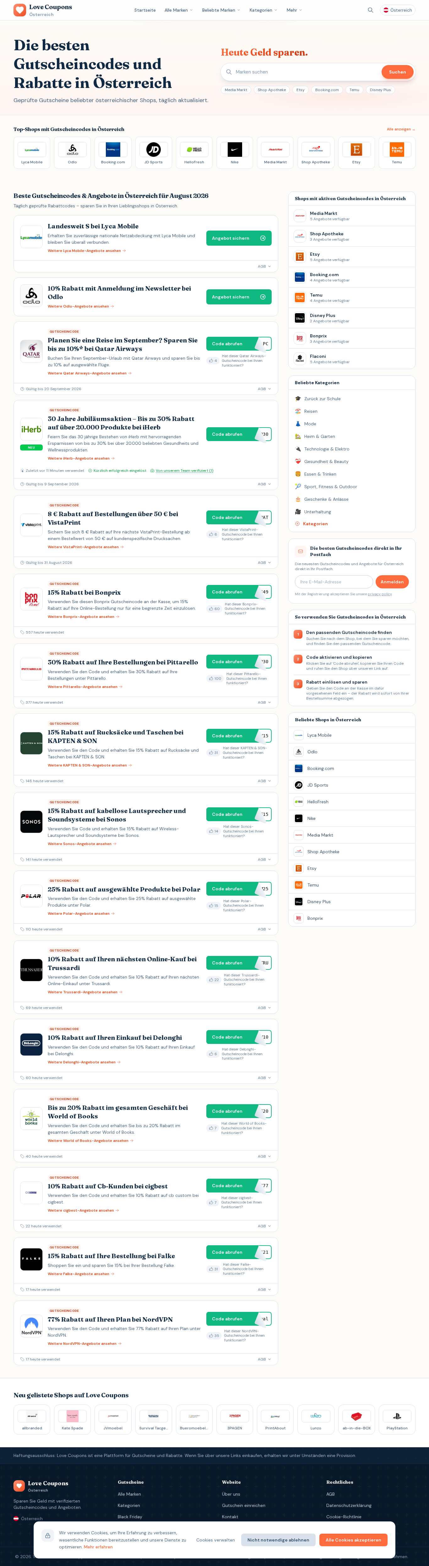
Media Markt (236, 89)
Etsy (300, 89)
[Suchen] (370, 10)
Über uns (231, 1494)
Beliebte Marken (218, 10)
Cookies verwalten (215, 1540)
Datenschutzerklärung (349, 1505)
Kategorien (261, 10)
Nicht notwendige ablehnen (278, 1540)
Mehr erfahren (98, 1547)
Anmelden (392, 582)
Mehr (292, 10)
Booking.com (327, 89)
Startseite (145, 10)
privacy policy (380, 594)
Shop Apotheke (272, 89)
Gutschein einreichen (243, 1505)
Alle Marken (176, 10)
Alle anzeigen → (401, 129)
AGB (330, 1494)
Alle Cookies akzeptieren (353, 1540)
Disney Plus (380, 89)
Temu (354, 89)
